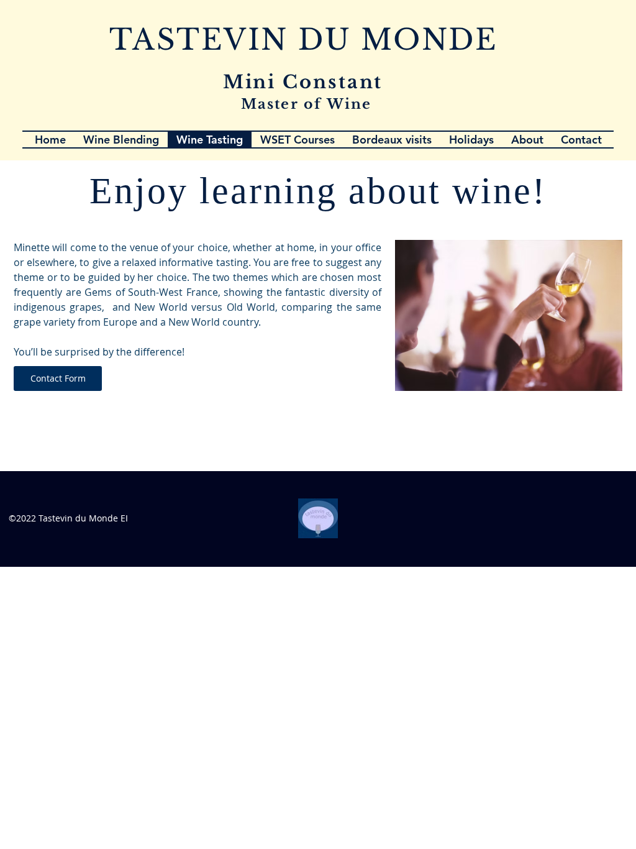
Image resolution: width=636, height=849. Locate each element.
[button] (581, 139)
